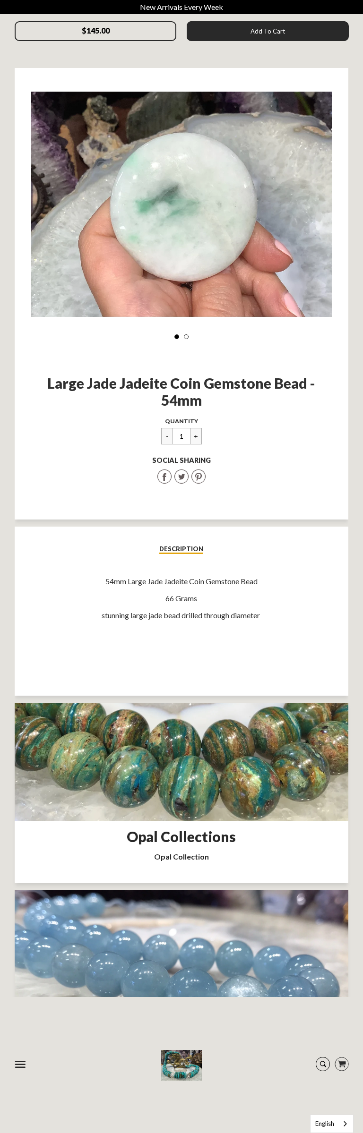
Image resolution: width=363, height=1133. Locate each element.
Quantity (181, 421)
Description (181, 549)
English (324, 1123)
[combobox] (332, 1124)
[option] (181, 204)
